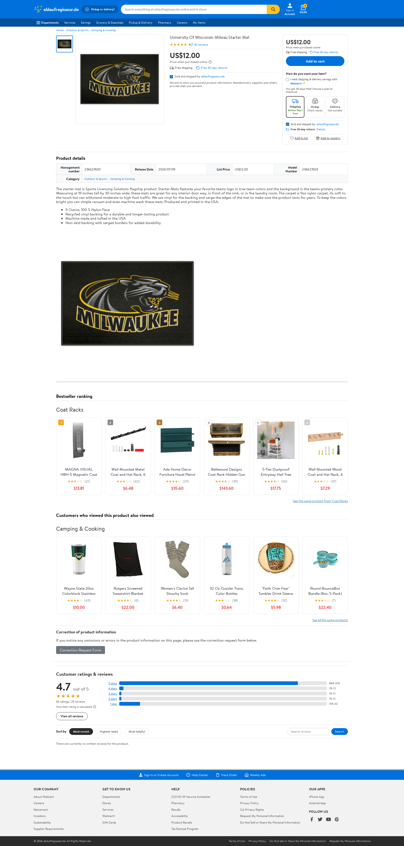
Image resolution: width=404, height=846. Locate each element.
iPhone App (316, 797)
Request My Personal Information (262, 816)
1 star (113, 704)
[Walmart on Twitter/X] (320, 820)
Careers (182, 22)
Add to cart (315, 61)
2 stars (112, 699)
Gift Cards (109, 822)
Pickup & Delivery (140, 22)
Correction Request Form (80, 650)
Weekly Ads (258, 775)
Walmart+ (108, 816)
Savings (85, 22)
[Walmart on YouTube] (328, 820)
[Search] (273, 9)
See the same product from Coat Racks (320, 501)
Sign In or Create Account (161, 775)
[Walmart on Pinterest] (336, 820)
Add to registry (330, 138)
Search (339, 731)
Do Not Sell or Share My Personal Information (270, 822)
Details (321, 129)
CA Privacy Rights (252, 809)
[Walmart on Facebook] (311, 820)
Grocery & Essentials (109, 22)
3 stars (112, 693)
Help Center (200, 775)
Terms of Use (248, 797)
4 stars (112, 688)
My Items (199, 22)
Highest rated (109, 731)
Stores (106, 803)
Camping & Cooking (103, 30)
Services (69, 22)
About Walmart (44, 797)
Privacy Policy (249, 803)
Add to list (301, 138)
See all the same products (330, 620)
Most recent (81, 731)
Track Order (229, 775)
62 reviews (201, 44)
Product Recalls (181, 822)
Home (60, 30)
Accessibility (179, 816)
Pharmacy (164, 22)
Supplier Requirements (49, 829)
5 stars (112, 683)
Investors (40, 816)
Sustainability (42, 822)
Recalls (175, 809)
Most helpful (137, 731)
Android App (317, 803)
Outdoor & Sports (77, 30)
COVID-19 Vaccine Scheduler (190, 797)
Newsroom (41, 809)
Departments (50, 22)
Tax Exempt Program (184, 829)
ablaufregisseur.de (213, 76)
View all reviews (72, 716)
